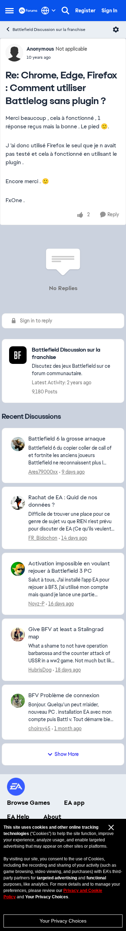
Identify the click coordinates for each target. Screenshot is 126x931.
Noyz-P (36, 604)
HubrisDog (39, 670)
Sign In (109, 10)
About (52, 817)
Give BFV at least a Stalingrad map (66, 633)
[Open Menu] (116, 29)
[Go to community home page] (28, 10)
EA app (74, 803)
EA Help (18, 817)
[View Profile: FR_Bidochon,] (18, 503)
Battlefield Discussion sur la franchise (49, 29)
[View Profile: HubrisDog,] (18, 635)
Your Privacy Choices (63, 921)
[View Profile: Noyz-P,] (18, 569)
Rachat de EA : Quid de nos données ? (62, 501)
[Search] (65, 10)
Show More (67, 754)
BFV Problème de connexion (63, 695)
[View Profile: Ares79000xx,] (18, 444)
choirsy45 (39, 728)
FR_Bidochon (42, 538)
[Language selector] (48, 11)
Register (85, 10)
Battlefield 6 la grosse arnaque (66, 438)
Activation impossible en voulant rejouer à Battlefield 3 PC (69, 567)
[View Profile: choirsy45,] (18, 701)
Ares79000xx (43, 472)
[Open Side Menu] (9, 10)
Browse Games (28, 803)
